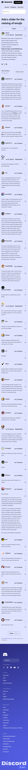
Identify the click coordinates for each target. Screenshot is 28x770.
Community (6, 720)
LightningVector (9, 602)
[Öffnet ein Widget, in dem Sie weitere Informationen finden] (22, 767)
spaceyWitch (8, 194)
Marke (4, 696)
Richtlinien (6, 744)
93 (26, 64)
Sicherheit (5, 710)
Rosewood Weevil (6, 289)
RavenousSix (8, 240)
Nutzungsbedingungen (9, 736)
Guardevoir (8, 412)
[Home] (6, 2)
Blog (4, 712)
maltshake (8, 213)
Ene (2, 305)
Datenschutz (6, 738)
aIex (2, 159)
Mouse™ (7, 379)
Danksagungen (7, 746)
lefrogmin (7, 567)
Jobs (4, 694)
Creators (5, 717)
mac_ (6, 172)
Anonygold (8, 448)
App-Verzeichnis (7, 683)
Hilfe (4, 707)
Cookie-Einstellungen (9, 741)
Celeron (7, 33)
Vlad (2, 428)
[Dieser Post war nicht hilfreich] (25, 38)
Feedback (13, 7)
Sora (6, 321)
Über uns (5, 691)
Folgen (14, 28)
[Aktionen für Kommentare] (25, 86)
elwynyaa (7, 106)
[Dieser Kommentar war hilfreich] (25, 78)
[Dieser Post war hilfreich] (25, 33)
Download (6, 675)
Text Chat (20, 7)
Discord (7, 7)
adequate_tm (8, 78)
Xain (6, 539)
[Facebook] (2, 64)
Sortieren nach (20, 71)
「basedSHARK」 (9, 266)
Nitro (4, 678)
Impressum (6, 751)
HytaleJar (7, 475)
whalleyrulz (8, 488)
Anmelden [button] (18, 2)
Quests (5, 725)
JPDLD (7, 363)
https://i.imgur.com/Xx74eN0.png (11, 49)
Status (4, 680)
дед (6, 350)
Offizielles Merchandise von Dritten (12, 728)
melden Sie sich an (8, 638)
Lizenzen (5, 749)
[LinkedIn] (6, 64)
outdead (7, 335)
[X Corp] (4, 64)
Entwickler (6, 722)
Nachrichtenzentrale (8, 699)
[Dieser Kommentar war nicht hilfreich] (25, 83)
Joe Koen (7, 619)
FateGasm (7, 553)
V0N (6, 582)
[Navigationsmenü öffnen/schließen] (25, 2)
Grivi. (6, 462)
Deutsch (7, 660)
